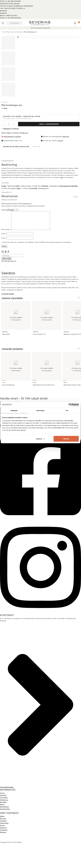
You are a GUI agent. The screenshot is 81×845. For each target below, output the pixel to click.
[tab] (7, 161)
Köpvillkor (3, 802)
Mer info (25, 133)
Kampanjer (3, 827)
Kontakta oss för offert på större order (16, 146)
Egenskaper (5, 182)
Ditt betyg (4, 210)
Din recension (6, 229)
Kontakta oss (4, 800)
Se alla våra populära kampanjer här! (40, 28)
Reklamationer (4, 806)
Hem (3, 32)
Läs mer (60, 141)
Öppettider (3, 795)
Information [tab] (40, 410)
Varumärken (4, 830)
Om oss (2, 793)
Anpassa (39, 439)
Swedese (4, 102)
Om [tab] (67, 410)
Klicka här (66, 136)
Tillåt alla (66, 439)
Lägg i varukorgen (49, 124)
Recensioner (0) (6, 192)
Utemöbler (3, 821)
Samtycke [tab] (14, 410)
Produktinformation (7, 160)
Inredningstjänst (5, 809)
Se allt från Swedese (7, 294)
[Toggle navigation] (2, 23)
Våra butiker (4, 797)
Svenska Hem (4, 823)
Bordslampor (18, 32)
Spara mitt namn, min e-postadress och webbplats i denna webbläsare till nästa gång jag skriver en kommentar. (37, 242)
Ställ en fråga (6, 258)
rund (61, 177)
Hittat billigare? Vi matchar (12, 136)
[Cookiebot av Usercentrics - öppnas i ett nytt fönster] (70, 404)
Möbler (2, 816)
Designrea (3, 832)
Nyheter (2, 825)
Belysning (10, 32)
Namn (3, 233)
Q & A (75, 196)
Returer (2, 804)
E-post (4, 238)
